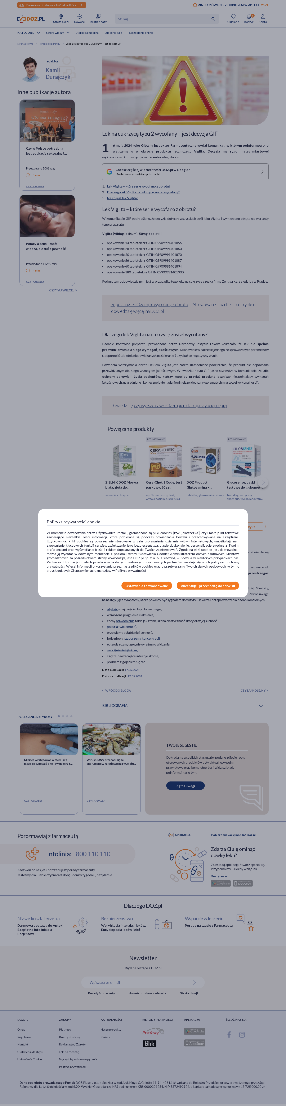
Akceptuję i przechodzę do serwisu (208, 586)
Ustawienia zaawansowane (147, 586)
